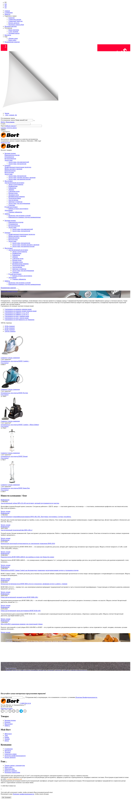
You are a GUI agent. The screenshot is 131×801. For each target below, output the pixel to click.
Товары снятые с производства (15, 765)
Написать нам (5, 142)
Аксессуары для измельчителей (18, 162)
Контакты (8, 35)
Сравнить (4, 357)
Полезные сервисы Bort (16, 24)
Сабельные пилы (14, 191)
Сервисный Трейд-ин (15, 21)
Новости (7, 14)
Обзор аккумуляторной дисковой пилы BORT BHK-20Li (19, 597)
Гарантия (11, 18)
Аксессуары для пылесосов (17, 164)
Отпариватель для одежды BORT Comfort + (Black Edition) (20, 424)
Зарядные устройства (15, 202)
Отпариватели (9, 157)
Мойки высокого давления (13, 169)
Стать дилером (13, 31)
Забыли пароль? (11, 126)
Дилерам (7, 752)
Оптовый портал (13, 33)
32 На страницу (10, 328)
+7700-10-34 (25, 703)
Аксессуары (8, 160)
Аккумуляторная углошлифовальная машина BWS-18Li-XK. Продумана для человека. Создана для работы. (36, 516)
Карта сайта (12, 40)
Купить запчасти (13, 23)
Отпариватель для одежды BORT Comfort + (15, 361)
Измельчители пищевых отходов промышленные (24, 217)
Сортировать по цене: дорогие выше (17, 318)
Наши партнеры (13, 30)
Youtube (7, 739)
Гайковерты (12, 188)
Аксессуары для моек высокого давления (21, 177)
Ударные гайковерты (15, 212)
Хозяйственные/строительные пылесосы (18, 167)
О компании (9, 12)
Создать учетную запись (9, 128)
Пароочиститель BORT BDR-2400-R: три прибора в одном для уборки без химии (27, 557)
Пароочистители (10, 170)
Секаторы (11, 205)
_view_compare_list (11, 115)
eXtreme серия (13, 38)
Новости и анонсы (11, 770)
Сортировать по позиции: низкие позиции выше (21, 311)
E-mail (3, 124)
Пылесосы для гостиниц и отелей (19, 215)
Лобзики (11, 189)
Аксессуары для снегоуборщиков (19, 203)
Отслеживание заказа (8, 120)
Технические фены (14, 198)
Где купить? (5, 363)
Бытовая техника (10, 153)
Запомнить (6, 131)
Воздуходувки (9, 172)
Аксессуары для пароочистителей (19, 179)
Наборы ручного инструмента (18, 208)
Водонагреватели (10, 158)
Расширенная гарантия (12, 42)
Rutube (7, 737)
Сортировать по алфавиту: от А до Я (17, 312)
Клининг (8, 165)
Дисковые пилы (13, 195)
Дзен (6, 735)
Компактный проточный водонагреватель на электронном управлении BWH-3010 (28, 543)
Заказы (7, 113)
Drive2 (7, 740)
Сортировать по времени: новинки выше (18, 309)
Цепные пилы (13, 193)
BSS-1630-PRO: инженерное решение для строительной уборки (22, 624)
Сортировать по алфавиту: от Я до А (17, 314)
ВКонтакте (8, 734)
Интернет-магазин (11, 26)
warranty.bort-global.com (14, 779)
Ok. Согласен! (6, 797)
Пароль (3, 126)
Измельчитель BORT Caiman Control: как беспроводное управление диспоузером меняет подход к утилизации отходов (39, 570)
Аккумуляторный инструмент (14, 183)
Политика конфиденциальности (15, 755)
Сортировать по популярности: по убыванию (19, 319)
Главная (7, 11)
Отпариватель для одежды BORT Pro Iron (14, 393)
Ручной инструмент (11, 207)
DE (6, 6)
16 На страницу (10, 326)
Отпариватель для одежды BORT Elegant (14, 456)
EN (6, 4)
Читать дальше (5, 511)
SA (6, 7)
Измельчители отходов (12, 155)
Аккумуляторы (13, 200)
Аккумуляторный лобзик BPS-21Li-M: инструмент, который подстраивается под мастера (30, 503)
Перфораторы (12, 186)
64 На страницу (10, 329)
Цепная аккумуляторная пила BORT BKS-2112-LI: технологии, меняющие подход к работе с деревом (34, 584)
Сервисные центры (14, 19)
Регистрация (10, 122)
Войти (3, 122)
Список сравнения (13, 357)
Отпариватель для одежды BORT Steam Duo (15, 488)
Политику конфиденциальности (23, 794)
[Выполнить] (34, 120)
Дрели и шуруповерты (15, 184)
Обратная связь (10, 769)
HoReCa (7, 214)
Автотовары (9, 210)
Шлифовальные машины (16, 196)
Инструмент (9, 181)
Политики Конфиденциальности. (86, 697)
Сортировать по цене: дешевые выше (17, 316)
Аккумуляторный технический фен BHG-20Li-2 (16, 530)
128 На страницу (10, 331)
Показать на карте (7, 708)
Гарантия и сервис (11, 754)
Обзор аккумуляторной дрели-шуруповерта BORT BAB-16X (21, 610)
